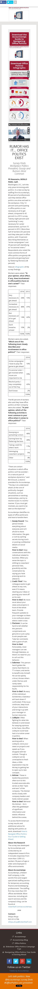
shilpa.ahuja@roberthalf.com (20, 922)
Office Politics (20, 943)
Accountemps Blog (20, 940)
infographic (19, 267)
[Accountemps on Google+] (22, 962)
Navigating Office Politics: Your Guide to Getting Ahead (20, 953)
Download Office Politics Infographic (19, 65)
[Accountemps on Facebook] (9, 962)
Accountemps (20, 936)
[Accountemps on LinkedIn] (29, 962)
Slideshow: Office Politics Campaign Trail (20, 948)
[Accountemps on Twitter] (16, 962)
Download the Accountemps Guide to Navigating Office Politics (19, 39)
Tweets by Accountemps (19, 971)
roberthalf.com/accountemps (20, 906)
